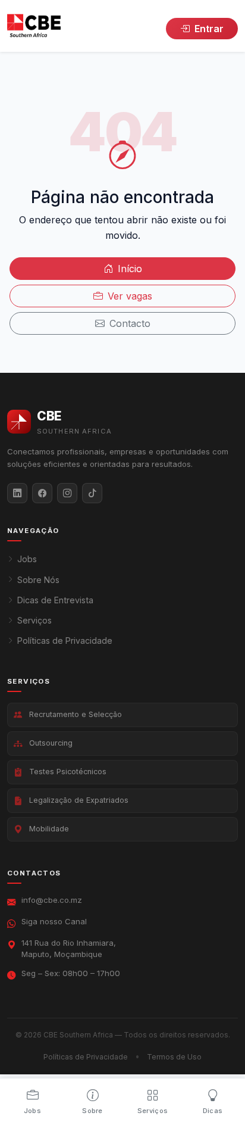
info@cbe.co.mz (51, 900)
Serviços (34, 620)
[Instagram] (67, 493)
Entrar (209, 29)
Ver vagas (130, 296)
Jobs (27, 559)
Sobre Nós (38, 580)
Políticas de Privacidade (64, 640)
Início (130, 269)
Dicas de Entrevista (55, 600)
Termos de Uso (174, 1056)
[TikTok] (92, 493)
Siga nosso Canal (54, 921)
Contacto (129, 323)
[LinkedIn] (17, 493)
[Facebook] (42, 493)
